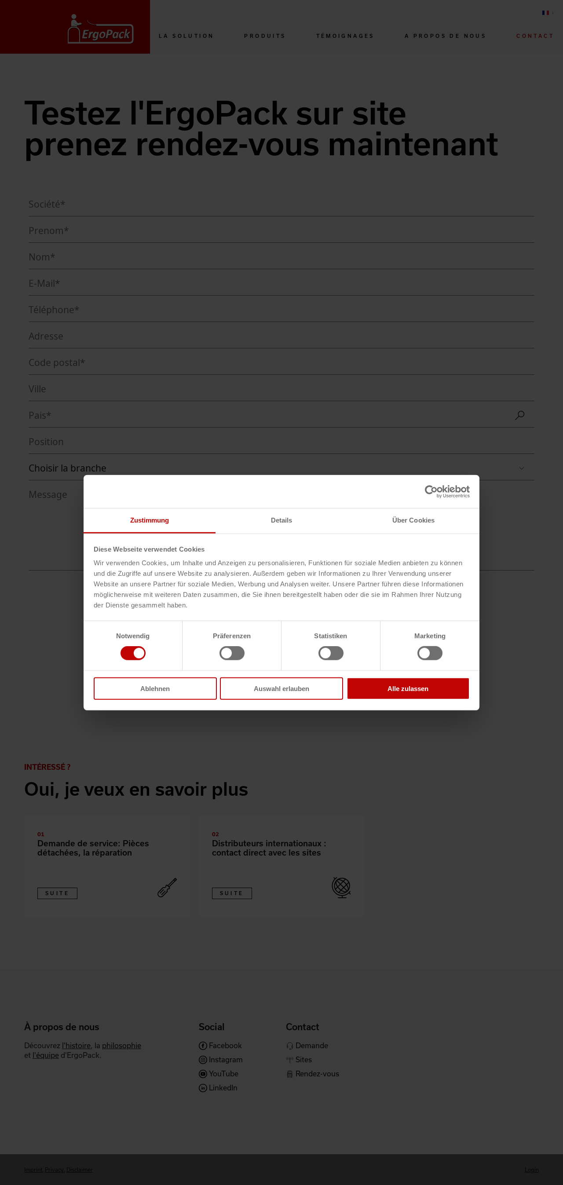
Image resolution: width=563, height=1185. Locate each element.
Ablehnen (155, 688)
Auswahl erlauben (281, 688)
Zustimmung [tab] (149, 520)
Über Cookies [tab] (413, 520)
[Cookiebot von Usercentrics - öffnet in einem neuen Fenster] (431, 491)
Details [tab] (281, 520)
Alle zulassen (408, 688)
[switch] (232, 653)
